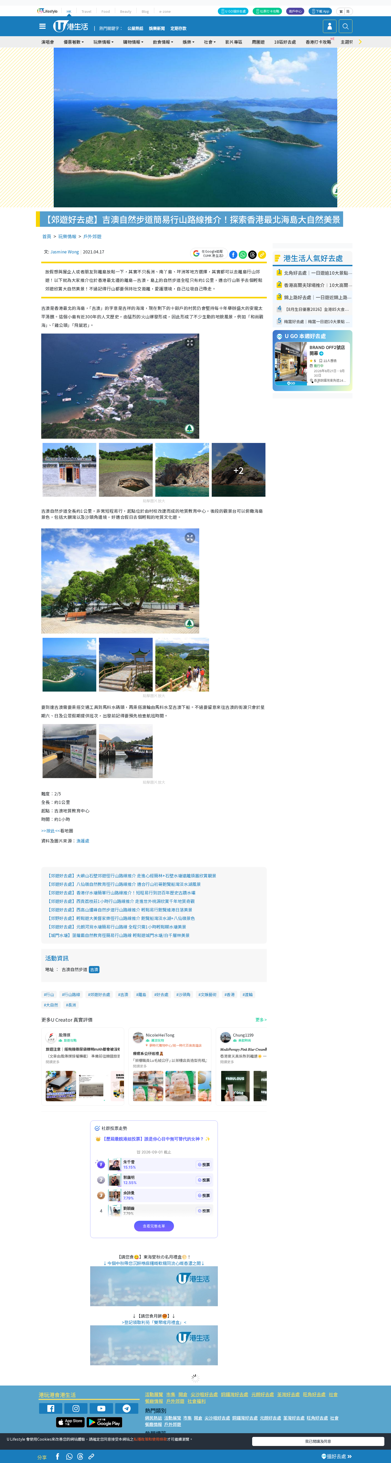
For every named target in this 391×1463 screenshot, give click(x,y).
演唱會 (47, 42)
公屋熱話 (135, 28)
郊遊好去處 (100, 994)
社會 (333, 1394)
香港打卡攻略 (318, 42)
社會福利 (197, 1401)
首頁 (46, 236)
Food (106, 11)
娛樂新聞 (157, 28)
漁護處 (82, 840)
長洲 (72, 1005)
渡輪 (249, 994)
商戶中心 (295, 11)
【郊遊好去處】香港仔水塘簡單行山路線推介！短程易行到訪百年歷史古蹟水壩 (121, 892)
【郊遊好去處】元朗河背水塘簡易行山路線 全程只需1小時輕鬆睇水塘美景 (116, 926)
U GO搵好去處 (235, 11)
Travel (86, 11)
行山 (50, 994)
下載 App (322, 11)
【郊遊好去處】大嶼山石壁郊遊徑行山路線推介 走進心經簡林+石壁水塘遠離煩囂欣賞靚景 (131, 875)
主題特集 (349, 42)
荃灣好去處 (288, 1394)
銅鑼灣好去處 (234, 1394)
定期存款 (178, 28)
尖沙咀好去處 (204, 1394)
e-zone (165, 11)
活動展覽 (154, 1394)
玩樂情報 (67, 236)
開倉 (183, 1394)
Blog (145, 11)
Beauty (125, 11)
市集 (170, 1394)
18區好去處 (285, 42)
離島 (142, 994)
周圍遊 (258, 42)
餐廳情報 (154, 1401)
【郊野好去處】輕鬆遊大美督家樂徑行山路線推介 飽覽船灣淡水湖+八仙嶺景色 (121, 918)
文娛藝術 (209, 994)
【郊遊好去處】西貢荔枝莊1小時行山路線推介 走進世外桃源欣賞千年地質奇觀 (121, 901)
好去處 (162, 994)
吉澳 (94, 969)
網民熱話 (153, 1418)
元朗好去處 (262, 1394)
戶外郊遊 (92, 236)
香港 (231, 994)
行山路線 (72, 994)
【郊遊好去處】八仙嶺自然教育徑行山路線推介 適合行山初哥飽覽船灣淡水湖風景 (124, 884)
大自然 (52, 1005)
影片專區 (233, 42)
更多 (259, 1019)
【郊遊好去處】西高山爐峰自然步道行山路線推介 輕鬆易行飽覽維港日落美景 (119, 909)
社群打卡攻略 (269, 11)
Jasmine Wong (64, 251)
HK (69, 11)
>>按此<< (50, 830)
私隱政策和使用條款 (150, 1439)
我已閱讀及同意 (318, 1441)
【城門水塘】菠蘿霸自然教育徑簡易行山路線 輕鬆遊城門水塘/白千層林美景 (118, 935)
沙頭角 (184, 994)
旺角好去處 (314, 1394)
